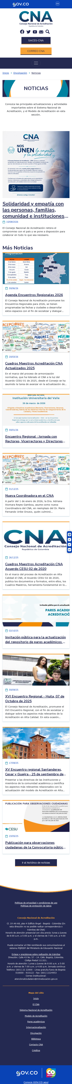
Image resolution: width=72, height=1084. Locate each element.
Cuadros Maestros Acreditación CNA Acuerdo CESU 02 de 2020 (34, 566)
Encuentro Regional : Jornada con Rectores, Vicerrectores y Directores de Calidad (34, 441)
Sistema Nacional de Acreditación (36, 1010)
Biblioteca (36, 1039)
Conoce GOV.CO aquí (36, 1082)
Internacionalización (36, 1027)
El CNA (36, 1004)
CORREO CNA (36, 51)
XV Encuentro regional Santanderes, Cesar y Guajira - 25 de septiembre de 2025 (34, 774)
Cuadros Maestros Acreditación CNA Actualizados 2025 (34, 365)
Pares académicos (36, 1021)
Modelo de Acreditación (36, 1016)
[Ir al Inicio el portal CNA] (36, 18)
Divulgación (20, 72)
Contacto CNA (36, 1044)
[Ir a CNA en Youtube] (35, 31)
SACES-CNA (36, 40)
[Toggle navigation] (36, 63)
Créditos (36, 1050)
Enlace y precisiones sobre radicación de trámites (36, 954)
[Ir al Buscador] (48, 31)
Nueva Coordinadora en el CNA (29, 495)
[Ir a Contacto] (41, 31)
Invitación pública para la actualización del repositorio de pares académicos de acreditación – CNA (35, 642)
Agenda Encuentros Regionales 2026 (34, 295)
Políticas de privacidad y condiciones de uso (36, 903)
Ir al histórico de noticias (36, 863)
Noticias (36, 72)
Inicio (6, 72)
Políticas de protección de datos (36, 906)
